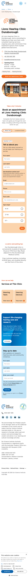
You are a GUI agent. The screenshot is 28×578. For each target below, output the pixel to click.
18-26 (6, 208)
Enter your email (8, 375)
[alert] (14, 565)
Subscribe (7, 389)
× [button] (26, 554)
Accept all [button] (7, 571)
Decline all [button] (20, 571)
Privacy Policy (15, 383)
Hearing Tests (6, 71)
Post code (6, 196)
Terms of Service (8, 384)
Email (4, 180)
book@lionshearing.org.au (12, 59)
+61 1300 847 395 (9, 56)
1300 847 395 (8, 413)
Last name (6, 163)
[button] (14, 575)
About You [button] (7, 130)
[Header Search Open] (20, 3)
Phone (5, 188)
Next (22, 228)
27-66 (7, 214)
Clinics (9, 9)
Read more (19, 561)
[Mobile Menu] (25, 3)
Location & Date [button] (18, 130)
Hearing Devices (16, 71)
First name (6, 155)
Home (3, 9)
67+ (6, 220)
